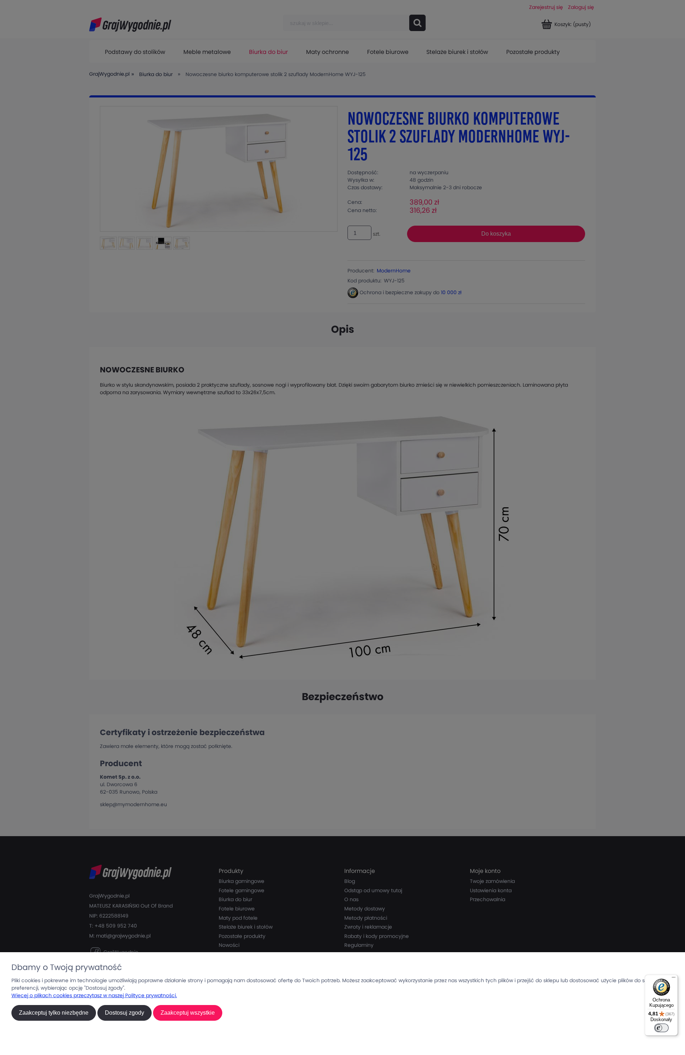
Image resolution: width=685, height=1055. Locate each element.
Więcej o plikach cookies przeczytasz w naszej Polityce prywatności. (94, 995)
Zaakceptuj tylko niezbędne (53, 1013)
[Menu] (673, 979)
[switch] (661, 1028)
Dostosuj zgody (124, 1013)
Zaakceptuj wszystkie (188, 1013)
